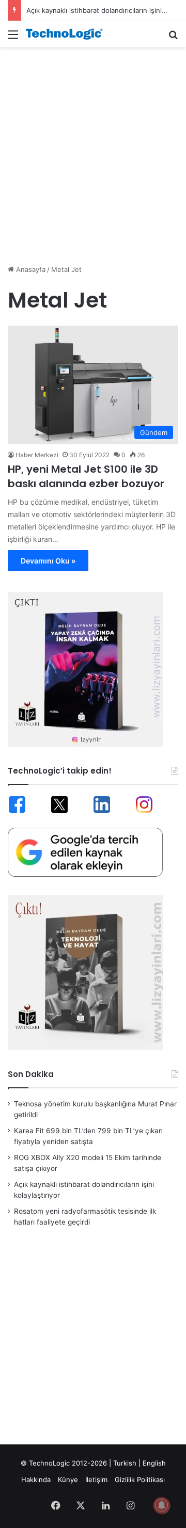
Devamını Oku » (48, 560)
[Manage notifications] (161, 1505)
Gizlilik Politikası (140, 1479)
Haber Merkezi (37, 455)
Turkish (124, 1463)
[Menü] (13, 38)
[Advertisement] (93, 150)
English (154, 1463)
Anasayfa (29, 269)
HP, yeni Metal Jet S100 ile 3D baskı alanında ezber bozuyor (86, 476)
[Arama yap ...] (173, 38)
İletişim (96, 1479)
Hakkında (36, 1479)
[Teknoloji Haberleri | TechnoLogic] (67, 34)
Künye (68, 1479)
